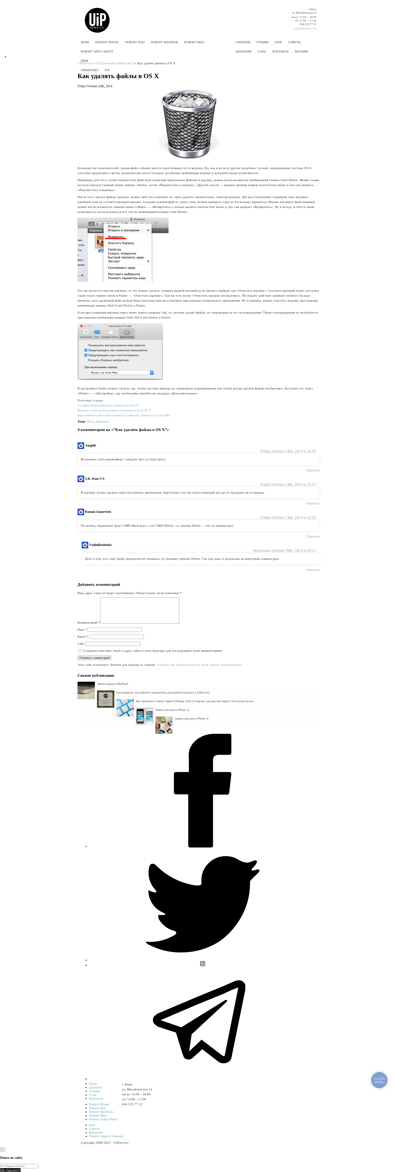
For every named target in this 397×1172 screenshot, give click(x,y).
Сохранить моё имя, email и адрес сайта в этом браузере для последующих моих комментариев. (153, 650)
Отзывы (262, 42)
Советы (294, 42)
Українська (89, 70)
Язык (84, 60)
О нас (262, 51)
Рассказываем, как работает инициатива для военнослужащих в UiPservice (163, 692)
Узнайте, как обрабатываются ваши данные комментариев (199, 664)
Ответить (312, 470)
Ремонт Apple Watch (97, 51)
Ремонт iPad (135, 42)
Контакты (280, 51)
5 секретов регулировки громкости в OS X (108, 405)
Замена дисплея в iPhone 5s (172, 709)
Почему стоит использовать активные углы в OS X (114, 410)
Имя (82, 629)
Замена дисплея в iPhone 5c (192, 718)
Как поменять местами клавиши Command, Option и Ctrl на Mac (124, 415)
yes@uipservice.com (304, 28)
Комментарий (89, 622)
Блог (278, 42)
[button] (198, 80)
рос (107, 70)
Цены (85, 42)
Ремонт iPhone (107, 42)
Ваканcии (243, 51)
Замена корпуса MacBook (112, 683)
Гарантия (243, 42)
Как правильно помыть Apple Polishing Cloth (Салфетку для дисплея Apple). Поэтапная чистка (195, 701)
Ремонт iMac (194, 42)
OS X (90, 421)
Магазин (301, 51)
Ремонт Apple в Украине (106, 1136)
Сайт (81, 643)
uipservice (102, 421)
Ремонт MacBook (164, 42)
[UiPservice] (100, 16)
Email (83, 636)
